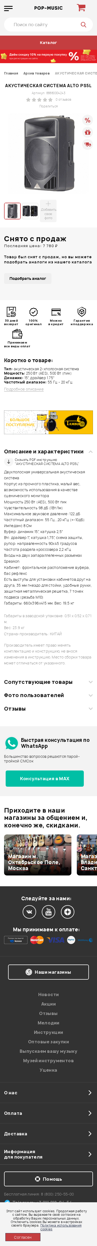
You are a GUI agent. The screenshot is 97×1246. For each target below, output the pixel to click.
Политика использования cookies (61, 1227)
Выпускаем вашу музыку (48, 1051)
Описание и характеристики (44, 451)
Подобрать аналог (27, 278)
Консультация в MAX (44, 779)
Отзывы (15, 708)
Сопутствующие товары (38, 681)
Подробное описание (24, 389)
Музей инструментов (48, 1061)
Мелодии (49, 1023)
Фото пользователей (34, 695)
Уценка (48, 1070)
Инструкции (48, 1032)
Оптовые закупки (48, 1042)
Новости (48, 994)
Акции (48, 1004)
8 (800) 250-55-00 (57, 1194)
